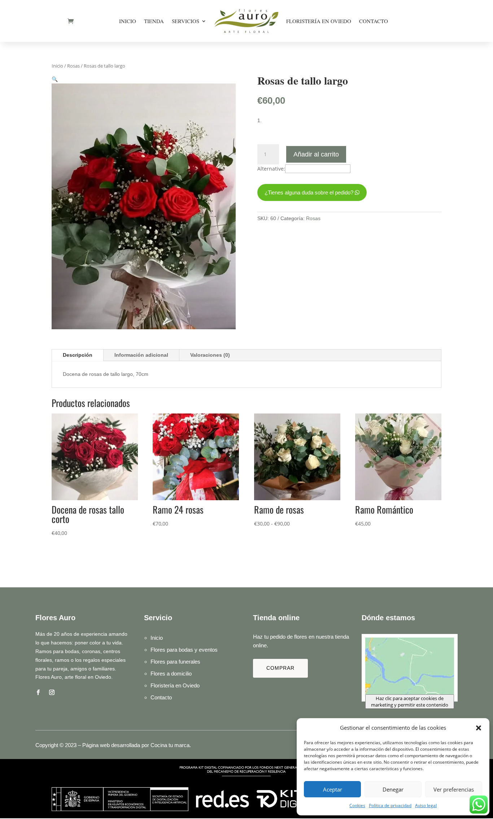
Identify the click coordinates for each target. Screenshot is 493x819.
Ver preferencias (453, 789)
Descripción (77, 355)
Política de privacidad (390, 805)
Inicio (127, 21)
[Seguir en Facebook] (37, 692)
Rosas (73, 66)
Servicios (185, 21)
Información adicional (141, 355)
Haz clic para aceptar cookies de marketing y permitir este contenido (409, 701)
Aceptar (332, 789)
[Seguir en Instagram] (51, 692)
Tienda (154, 21)
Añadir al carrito (316, 154)
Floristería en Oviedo (318, 21)
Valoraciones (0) (210, 355)
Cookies (357, 805)
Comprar (280, 668)
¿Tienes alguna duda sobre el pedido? (309, 192)
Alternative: (271, 168)
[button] (478, 728)
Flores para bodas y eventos (184, 650)
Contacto (373, 21)
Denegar (393, 789)
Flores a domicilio (171, 673)
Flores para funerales (175, 662)
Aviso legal (426, 805)
